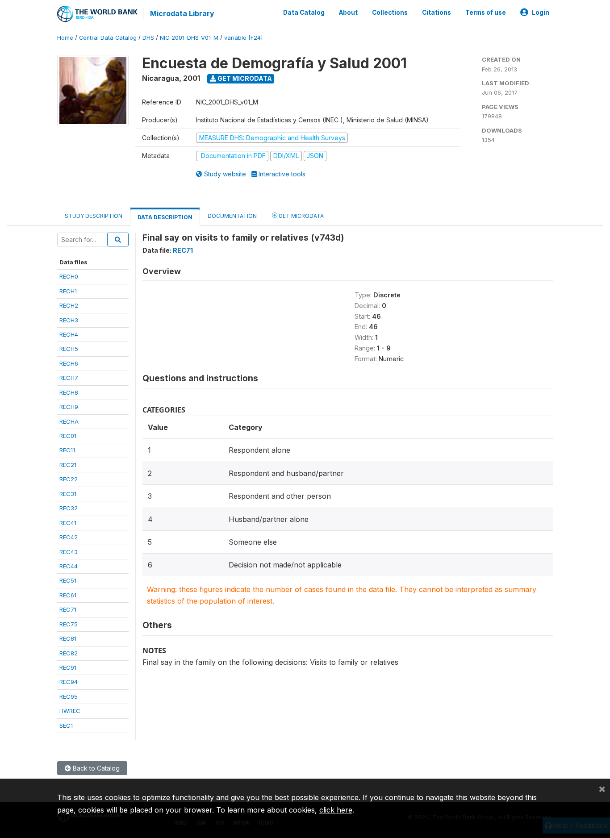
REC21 (67, 464)
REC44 (68, 566)
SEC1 (66, 725)
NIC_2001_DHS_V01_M (189, 37)
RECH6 (68, 363)
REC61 (67, 595)
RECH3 (68, 320)
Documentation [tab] (232, 216)
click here (335, 809)
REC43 (68, 551)
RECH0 (68, 276)
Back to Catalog (95, 768)
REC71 (67, 609)
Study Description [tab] (93, 216)
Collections (390, 12)
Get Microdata (244, 78)
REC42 (68, 537)
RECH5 (68, 348)
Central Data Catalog (108, 37)
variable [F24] (243, 37)
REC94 (68, 681)
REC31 (67, 493)
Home (65, 37)
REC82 (68, 653)
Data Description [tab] (165, 217)
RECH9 (68, 406)
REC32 (68, 508)
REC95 (68, 696)
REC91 (67, 667)
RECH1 (68, 291)
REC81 (67, 638)
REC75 (68, 624)
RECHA (69, 421)
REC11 (67, 450)
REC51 (67, 580)
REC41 (67, 522)
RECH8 (68, 392)
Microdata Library (182, 13)
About (348, 12)
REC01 (67, 435)
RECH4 (68, 334)
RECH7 (68, 377)
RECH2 (68, 305)
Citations (436, 12)
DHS (148, 37)
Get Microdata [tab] (300, 216)
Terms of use (485, 12)
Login (540, 12)
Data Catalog (304, 12)
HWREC (69, 710)
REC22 (68, 479)
